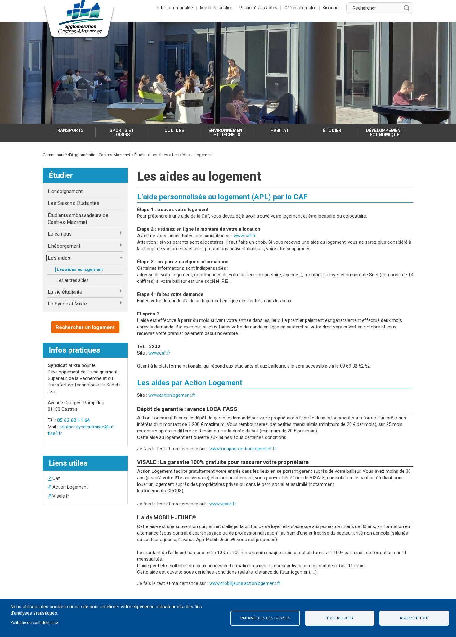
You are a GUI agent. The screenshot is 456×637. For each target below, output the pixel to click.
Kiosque (330, 7)
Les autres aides (73, 280)
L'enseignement (65, 191)
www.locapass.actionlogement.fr (242, 448)
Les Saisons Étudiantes (73, 203)
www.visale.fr (222, 504)
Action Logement (70, 487)
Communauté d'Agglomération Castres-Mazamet (86, 154)
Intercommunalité (175, 7)
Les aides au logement (80, 269)
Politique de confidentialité (34, 622)
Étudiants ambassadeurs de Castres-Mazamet (78, 218)
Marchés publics (216, 7)
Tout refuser (339, 618)
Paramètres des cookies (265, 618)
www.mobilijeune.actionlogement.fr (244, 583)
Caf (56, 478)
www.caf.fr (245, 235)
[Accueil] (79, 20)
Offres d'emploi (300, 7)
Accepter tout (414, 618)
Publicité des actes (258, 7)
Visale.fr (60, 496)
